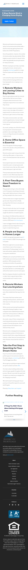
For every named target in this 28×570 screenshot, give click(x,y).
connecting (16, 358)
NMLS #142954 (14, 481)
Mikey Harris (11, 388)
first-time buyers (18, 220)
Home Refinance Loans (14, 466)
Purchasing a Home (8, 10)
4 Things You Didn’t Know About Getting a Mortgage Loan (13, 408)
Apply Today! (9, 21)
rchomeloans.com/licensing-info (14, 549)
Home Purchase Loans (14, 463)
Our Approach (14, 468)
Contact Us (14, 471)
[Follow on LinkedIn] (18, 505)
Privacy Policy (21, 535)
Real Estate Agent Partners (14, 483)
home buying (11, 70)
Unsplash (18, 388)
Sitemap (14, 478)
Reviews (14, 473)
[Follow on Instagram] (12, 505)
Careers (14, 476)
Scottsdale (14, 495)
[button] (25, 411)
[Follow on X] (15, 505)
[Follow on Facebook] (9, 505)
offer (19, 365)
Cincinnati (14, 493)
